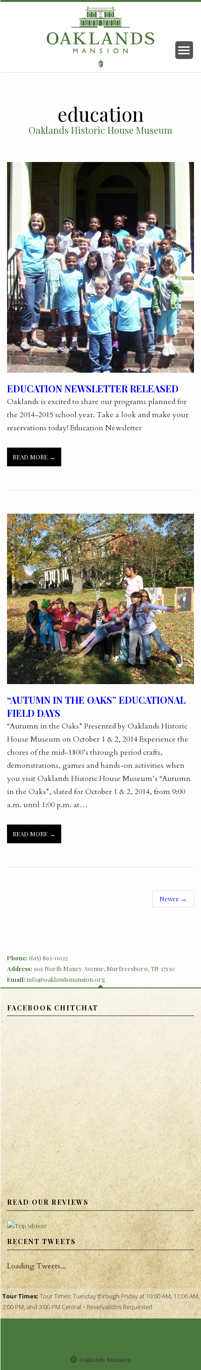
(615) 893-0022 (48, 958)
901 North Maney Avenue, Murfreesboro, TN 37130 (104, 968)
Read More (30, 457)
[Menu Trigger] (184, 50)
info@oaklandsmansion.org (66, 979)
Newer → (173, 898)
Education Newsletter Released (93, 388)
